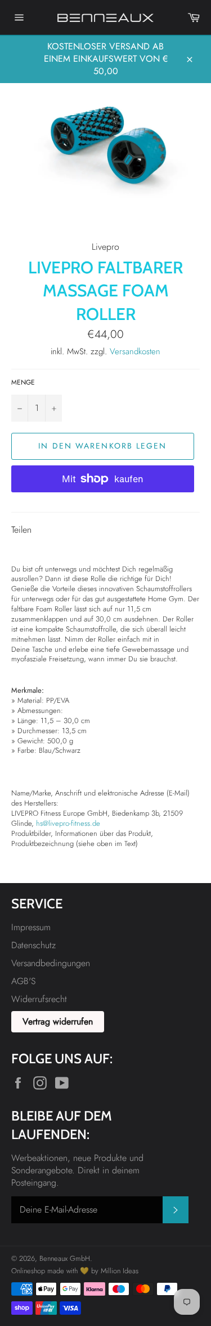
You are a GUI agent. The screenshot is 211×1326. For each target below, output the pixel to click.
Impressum (31, 927)
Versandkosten (135, 351)
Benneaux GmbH (64, 1258)
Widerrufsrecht (39, 999)
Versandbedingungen (50, 963)
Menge (23, 382)
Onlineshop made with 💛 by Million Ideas (74, 1270)
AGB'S (23, 981)
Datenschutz (33, 945)
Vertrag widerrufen (58, 1021)
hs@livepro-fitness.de (68, 823)
